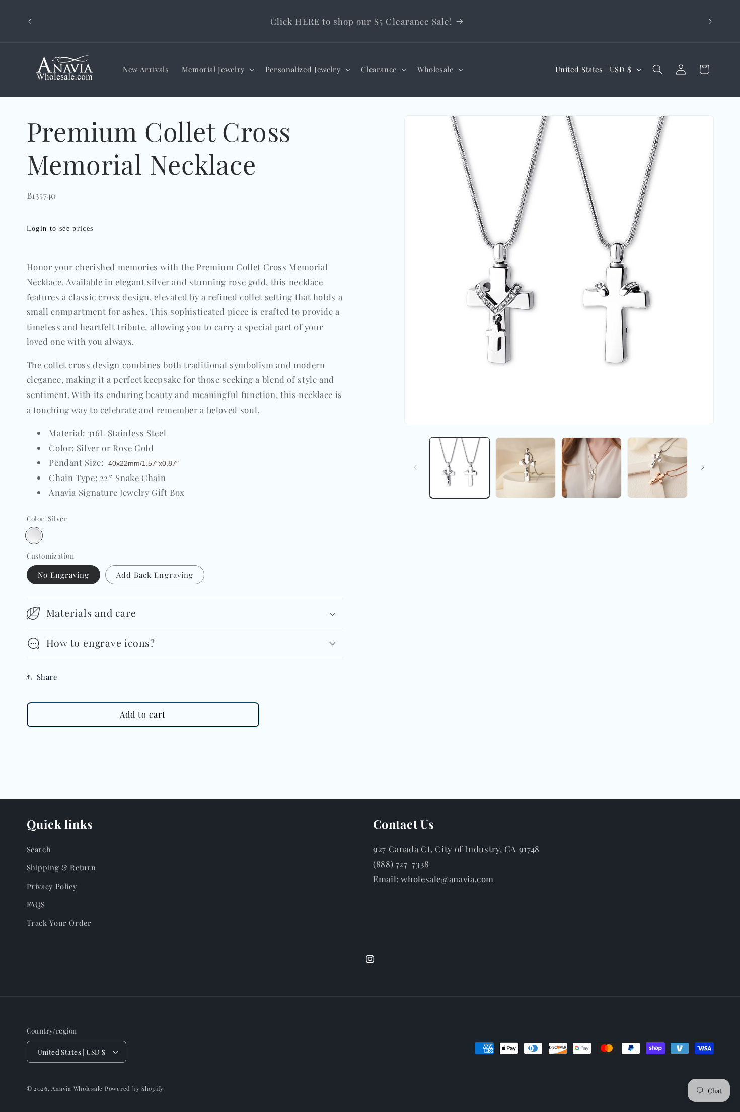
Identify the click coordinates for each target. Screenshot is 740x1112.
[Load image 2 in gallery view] (525, 467)
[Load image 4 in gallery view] (657, 467)
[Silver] (34, 535)
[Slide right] (703, 468)
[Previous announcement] (30, 21)
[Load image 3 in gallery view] (591, 467)
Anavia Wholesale (77, 1088)
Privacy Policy (52, 886)
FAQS (36, 904)
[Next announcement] (710, 21)
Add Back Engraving (154, 575)
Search (39, 849)
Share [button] (47, 677)
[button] (217, 69)
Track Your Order (59, 923)
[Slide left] (415, 468)
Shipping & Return (61, 867)
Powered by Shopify (134, 1088)
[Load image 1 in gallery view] (459, 467)
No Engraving (64, 575)
